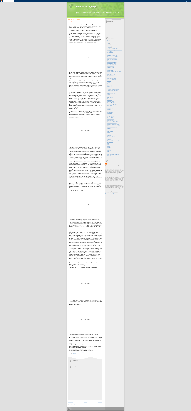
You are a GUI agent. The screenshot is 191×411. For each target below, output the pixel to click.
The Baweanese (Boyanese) (112, 90)
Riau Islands (109, 53)
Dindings (109, 60)
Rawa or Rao (109, 86)
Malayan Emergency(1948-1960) (113, 124)
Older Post (100, 402)
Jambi (108, 82)
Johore (108, 146)
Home (85, 402)
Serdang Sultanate (110, 67)
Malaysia (74, 353)
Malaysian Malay (110, 117)
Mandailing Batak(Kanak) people (113, 140)
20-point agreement (110, 116)
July (108, 43)
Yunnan (108, 94)
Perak (108, 143)
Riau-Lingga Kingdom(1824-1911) (113, 55)
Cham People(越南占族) (111, 79)
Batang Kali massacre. (111, 101)
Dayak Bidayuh (110, 112)
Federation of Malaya (111, 136)
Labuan (108, 132)
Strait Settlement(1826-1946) (112, 121)
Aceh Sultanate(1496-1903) (112, 59)
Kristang (108, 106)
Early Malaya (109, 155)
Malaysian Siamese (110, 75)
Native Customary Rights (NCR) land (114, 71)
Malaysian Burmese (111, 74)
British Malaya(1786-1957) (112, 152)
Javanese (109, 81)
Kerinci (108, 83)
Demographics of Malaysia (112, 127)
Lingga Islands (110, 52)
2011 (108, 40)
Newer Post (70, 402)
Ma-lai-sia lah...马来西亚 (86, 7)
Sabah (108, 133)
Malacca (108, 147)
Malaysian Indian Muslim (111, 78)
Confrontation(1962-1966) (112, 123)
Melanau (108, 109)
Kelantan (109, 150)
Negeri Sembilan (110, 142)
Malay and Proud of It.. (111, 102)
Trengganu (109, 148)
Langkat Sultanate (110, 66)
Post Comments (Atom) (79, 404)
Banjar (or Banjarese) (111, 93)
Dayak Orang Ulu (110, 110)
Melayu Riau (109, 85)
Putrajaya (109, 128)
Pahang (108, 144)
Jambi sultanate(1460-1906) (112, 48)
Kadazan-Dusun (110, 108)
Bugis (108, 98)
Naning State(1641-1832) (112, 64)
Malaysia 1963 (110, 131)
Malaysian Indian (110, 120)
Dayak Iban (109, 113)
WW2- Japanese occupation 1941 (113, 125)
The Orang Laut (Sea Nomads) (113, 89)
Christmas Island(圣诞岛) (112, 62)
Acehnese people (110, 97)
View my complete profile (109, 193)
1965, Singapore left (111, 129)
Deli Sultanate (109, 68)
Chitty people (109, 105)
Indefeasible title (110, 70)
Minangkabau (109, 100)
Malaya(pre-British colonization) (113, 154)
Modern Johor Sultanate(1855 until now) (114, 56)
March (109, 44)
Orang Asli (109, 87)
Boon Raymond (110, 163)
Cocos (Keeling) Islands (111, 63)
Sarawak (109, 135)
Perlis (108, 151)
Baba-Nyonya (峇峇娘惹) (112, 104)
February (109, 46)
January (109, 47)
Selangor (109, 139)
